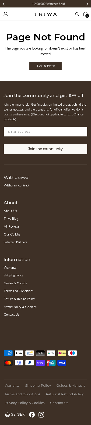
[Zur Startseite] (45, 14)
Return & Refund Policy (19, 299)
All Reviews (11, 227)
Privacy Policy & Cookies (20, 307)
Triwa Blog (11, 219)
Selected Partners (15, 242)
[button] (3, 3)
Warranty (10, 268)
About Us (10, 211)
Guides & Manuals (15, 284)
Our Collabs (12, 235)
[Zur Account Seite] (5, 14)
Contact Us (11, 315)
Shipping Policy (13, 276)
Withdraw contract (16, 186)
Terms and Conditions (18, 291)
